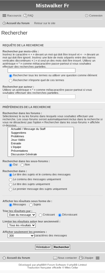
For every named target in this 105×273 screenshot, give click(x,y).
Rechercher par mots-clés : (21, 51)
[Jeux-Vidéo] (40, 140)
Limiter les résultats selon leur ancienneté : (31, 221)
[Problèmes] (40, 136)
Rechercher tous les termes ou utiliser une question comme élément (55, 75)
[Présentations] (40, 151)
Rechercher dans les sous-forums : (26, 161)
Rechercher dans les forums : (22, 113)
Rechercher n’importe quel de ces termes (38, 80)
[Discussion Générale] (40, 154)
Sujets (37, 204)
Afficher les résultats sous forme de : (27, 201)
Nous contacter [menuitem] (67, 257)
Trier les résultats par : (17, 211)
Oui (15, 164)
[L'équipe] (40, 147)
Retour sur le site (44, 23)
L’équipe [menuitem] (88, 257)
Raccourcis (14, 15)
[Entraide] (40, 143)
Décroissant (69, 214)
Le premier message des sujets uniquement (40, 188)
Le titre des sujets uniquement (31, 184)
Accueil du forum (18, 257)
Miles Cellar (71, 267)
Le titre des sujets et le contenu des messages (42, 174)
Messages (19, 204)
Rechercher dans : (15, 171)
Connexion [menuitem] (95, 15)
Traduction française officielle (44, 267)
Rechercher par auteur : (18, 86)
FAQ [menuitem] (30, 15)
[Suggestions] (40, 133)
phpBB (41, 264)
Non (27, 164)
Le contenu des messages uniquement (37, 179)
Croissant (49, 214)
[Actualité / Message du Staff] (40, 129)
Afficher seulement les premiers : (25, 231)
